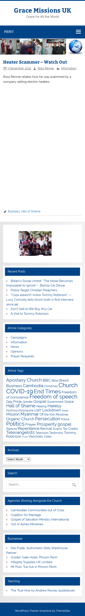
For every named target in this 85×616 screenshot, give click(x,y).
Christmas (51, 386)
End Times (47, 391)
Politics (15, 423)
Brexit (64, 380)
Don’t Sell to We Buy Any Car (31, 309)
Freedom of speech (53, 397)
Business (14, 211)
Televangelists (20, 432)
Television (41, 432)
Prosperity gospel (54, 424)
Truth (25, 437)
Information (68, 68)
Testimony (56, 432)
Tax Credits (70, 428)
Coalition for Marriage (26, 515)
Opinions (17, 351)
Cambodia (33, 385)
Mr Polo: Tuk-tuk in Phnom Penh (34, 567)
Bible (55, 380)
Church (68, 385)
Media (65, 410)
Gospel (39, 401)
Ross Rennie (46, 68)
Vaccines (35, 436)
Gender (28, 401)
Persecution (47, 418)
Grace (69, 401)
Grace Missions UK (42, 10)
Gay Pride (14, 401)
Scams (57, 428)
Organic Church (20, 419)
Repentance (28, 428)
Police (65, 419)
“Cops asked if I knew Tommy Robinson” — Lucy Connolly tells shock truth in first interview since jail (40, 299)
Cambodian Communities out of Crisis (37, 510)
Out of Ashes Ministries (27, 524)
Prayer (30, 424)
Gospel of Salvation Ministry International (40, 519)
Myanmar (29, 414)
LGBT (37, 410)
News (15, 347)
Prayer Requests (22, 356)
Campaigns (19, 337)
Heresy (54, 405)
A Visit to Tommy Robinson (30, 314)
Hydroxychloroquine (19, 410)
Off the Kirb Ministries (54, 414)
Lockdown (51, 410)
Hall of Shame (30, 211)
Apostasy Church (24, 380)
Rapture (11, 428)
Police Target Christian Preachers (34, 290)
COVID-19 (19, 391)
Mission (13, 414)
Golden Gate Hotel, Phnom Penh (34, 557)
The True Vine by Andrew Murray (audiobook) (43, 590)
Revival (46, 428)
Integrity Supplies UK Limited (31, 562)
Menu (9, 32)
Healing (41, 406)
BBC (47, 380)
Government (55, 401)
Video (48, 436)
